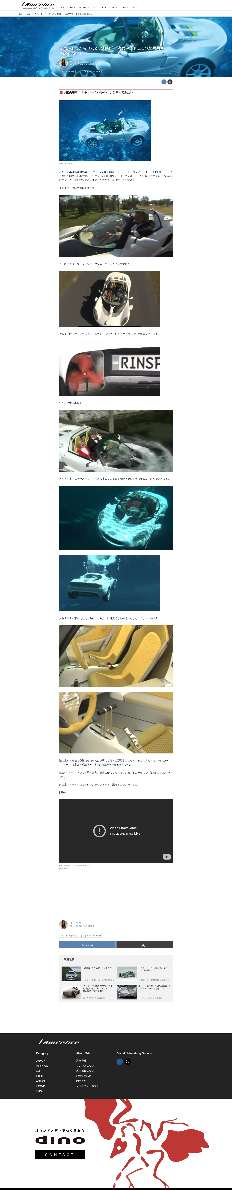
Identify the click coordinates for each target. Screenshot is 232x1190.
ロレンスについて (86, 1065)
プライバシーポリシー (88, 1086)
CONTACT (60, 1155)
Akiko (72, 64)
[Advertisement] (83, 894)
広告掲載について (86, 1070)
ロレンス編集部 (86, 64)
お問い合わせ (83, 1075)
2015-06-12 (76, 61)
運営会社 (81, 1060)
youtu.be (63, 868)
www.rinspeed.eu (67, 163)
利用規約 (81, 1081)
